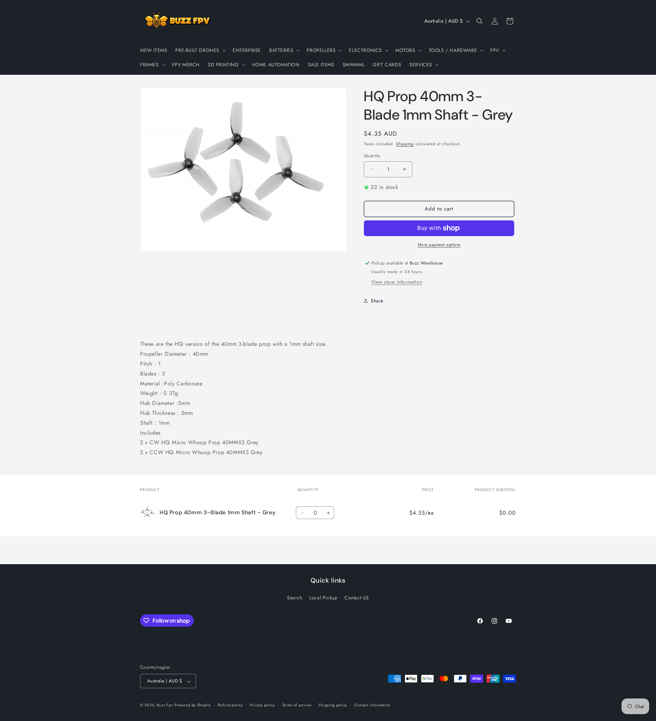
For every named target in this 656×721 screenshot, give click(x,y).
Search (294, 597)
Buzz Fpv (165, 705)
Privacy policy (262, 705)
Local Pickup (323, 597)
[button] (200, 50)
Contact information (372, 705)
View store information (396, 281)
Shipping (405, 144)
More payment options (439, 245)
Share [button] (377, 300)
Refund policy (230, 705)
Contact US (356, 597)
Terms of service (297, 705)
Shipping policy (332, 705)
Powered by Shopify (193, 705)
